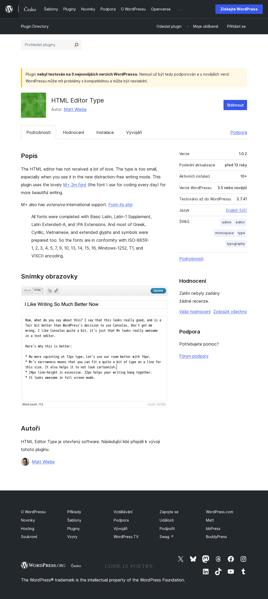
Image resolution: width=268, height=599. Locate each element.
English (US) (236, 210)
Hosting (27, 528)
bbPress (213, 528)
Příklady (74, 512)
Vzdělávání (123, 512)
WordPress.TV (126, 536)
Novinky (28, 520)
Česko (76, 566)
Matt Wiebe (75, 109)
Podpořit (167, 528)
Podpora (238, 132)
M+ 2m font (74, 184)
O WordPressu (33, 512)
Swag (167, 536)
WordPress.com (219, 512)
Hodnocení (73, 132)
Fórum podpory (194, 356)
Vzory (72, 536)
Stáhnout (235, 105)
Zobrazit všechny (230, 311)
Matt (210, 520)
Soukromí (29, 536)
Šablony (74, 520)
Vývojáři (134, 132)
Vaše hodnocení (194, 311)
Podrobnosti (38, 132)
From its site (120, 204)
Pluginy (73, 528)
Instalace (105, 132)
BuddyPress (216, 536)
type (241, 233)
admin (226, 222)
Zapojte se (169, 512)
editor (240, 222)
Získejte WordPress (239, 9)
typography (236, 244)
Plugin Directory (35, 26)
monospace (224, 233)
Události (167, 520)
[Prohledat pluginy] (76, 44)
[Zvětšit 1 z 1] (161, 292)
